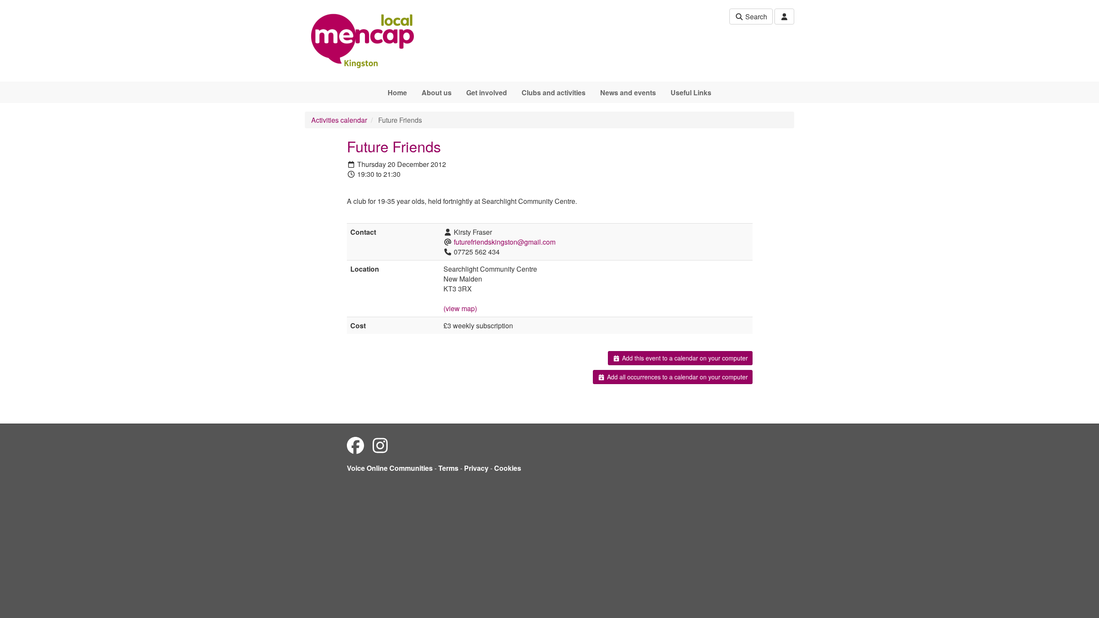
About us (437, 92)
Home (397, 92)
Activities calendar (339, 120)
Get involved (486, 92)
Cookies (507, 468)
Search (755, 16)
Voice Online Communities (390, 468)
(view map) (460, 308)
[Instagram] (380, 445)
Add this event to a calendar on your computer (684, 358)
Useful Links (691, 92)
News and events (628, 92)
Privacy (476, 468)
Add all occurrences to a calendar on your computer (676, 377)
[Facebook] (355, 445)
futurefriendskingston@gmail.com (505, 242)
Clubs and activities (554, 92)
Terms (448, 468)
